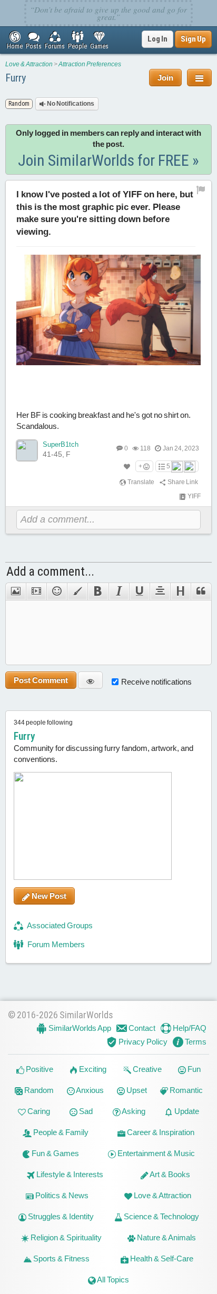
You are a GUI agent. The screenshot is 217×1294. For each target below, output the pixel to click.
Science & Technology (160, 1216)
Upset (136, 1090)
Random (38, 1090)
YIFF (193, 496)
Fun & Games (54, 1153)
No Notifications (70, 103)
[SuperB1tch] (26, 450)
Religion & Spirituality (65, 1237)
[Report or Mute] (200, 189)
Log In (157, 39)
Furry (15, 78)
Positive (38, 1069)
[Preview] (90, 680)
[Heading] (180, 591)
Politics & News (61, 1195)
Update (186, 1111)
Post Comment (41, 680)
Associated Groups (59, 925)
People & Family (60, 1132)
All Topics (112, 1279)
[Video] (36, 591)
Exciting (91, 1069)
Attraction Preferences (89, 64)
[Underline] (139, 591)
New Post (48, 895)
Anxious (89, 1090)
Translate (140, 482)
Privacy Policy (142, 1041)
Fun (193, 1069)
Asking (133, 1111)
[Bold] (97, 591)
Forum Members (55, 944)
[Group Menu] (199, 77)
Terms (194, 1041)
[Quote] (201, 591)
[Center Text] (160, 591)
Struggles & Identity (60, 1216)
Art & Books (169, 1174)
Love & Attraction (29, 64)
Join (165, 77)
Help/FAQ (188, 1028)
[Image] (15, 591)
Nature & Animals (165, 1237)
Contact (141, 1028)
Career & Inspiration (159, 1132)
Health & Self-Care (161, 1258)
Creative (146, 1069)
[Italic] (118, 591)
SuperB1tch (60, 444)
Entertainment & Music (155, 1153)
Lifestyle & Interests (69, 1174)
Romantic (185, 1090)
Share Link (182, 482)
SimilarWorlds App (79, 1028)
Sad (85, 1111)
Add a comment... (50, 571)
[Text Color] (77, 591)
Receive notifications (156, 681)
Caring (38, 1111)
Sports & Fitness (61, 1258)
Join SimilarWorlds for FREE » (108, 160)
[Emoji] (56, 591)
